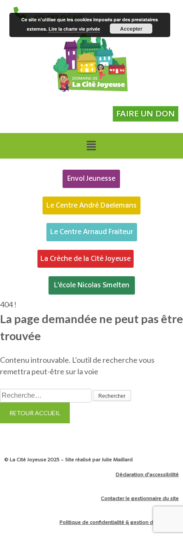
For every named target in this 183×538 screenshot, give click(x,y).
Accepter (131, 28)
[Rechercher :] (46, 394)
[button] (91, 145)
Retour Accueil (34, 413)
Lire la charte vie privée (74, 29)
